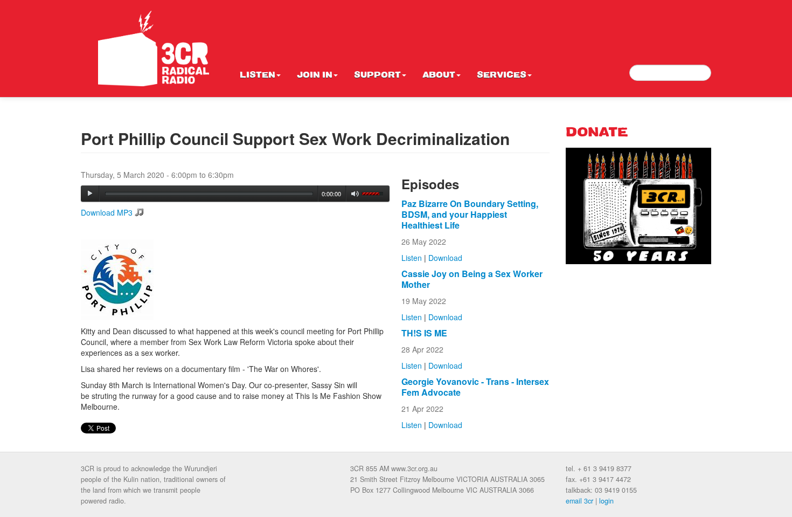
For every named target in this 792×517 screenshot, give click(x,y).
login (606, 501)
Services (501, 75)
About (438, 75)
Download (445, 257)
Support (377, 75)
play (90, 193)
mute (355, 193)
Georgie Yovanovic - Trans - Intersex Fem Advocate (475, 386)
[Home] (153, 48)
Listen (257, 75)
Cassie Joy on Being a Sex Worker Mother (472, 279)
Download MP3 (107, 212)
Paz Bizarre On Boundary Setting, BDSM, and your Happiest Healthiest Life (469, 214)
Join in (314, 75)
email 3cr (579, 501)
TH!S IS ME (424, 333)
